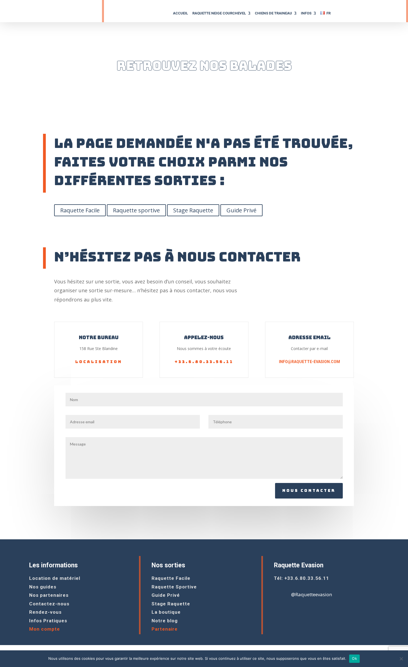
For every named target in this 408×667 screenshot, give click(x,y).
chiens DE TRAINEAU (273, 13)
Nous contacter (309, 490)
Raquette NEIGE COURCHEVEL (219, 13)
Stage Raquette (193, 210)
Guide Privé (241, 210)
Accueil (180, 13)
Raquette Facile (80, 210)
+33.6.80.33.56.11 (204, 361)
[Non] (401, 658)
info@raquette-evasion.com (309, 361)
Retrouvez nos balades (204, 65)
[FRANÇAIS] (325, 15)
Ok (354, 658)
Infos (306, 13)
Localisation (98, 361)
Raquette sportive (136, 210)
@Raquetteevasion (311, 594)
